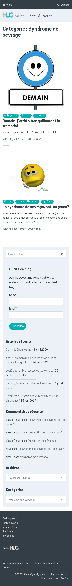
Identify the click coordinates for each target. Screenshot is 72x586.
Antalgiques (10, 115)
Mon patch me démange (42, 441)
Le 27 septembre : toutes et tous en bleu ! (30, 371)
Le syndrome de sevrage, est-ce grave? (36, 207)
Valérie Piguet (10, 139)
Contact (7, 567)
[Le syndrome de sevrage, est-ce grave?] (36, 174)
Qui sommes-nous (13, 563)
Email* (13, 308)
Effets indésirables (27, 201)
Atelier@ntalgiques (40, 15)
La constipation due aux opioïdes (47, 432)
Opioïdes (39, 115)
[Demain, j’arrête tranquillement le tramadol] (36, 77)
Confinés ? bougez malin (19, 350)
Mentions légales (52, 563)
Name (12, 295)
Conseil (26, 115)
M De (9, 449)
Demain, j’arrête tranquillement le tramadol (30, 383)
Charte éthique (33, 563)
